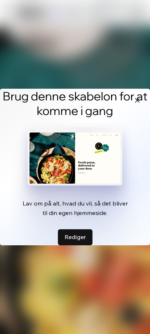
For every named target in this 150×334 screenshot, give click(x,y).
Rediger (75, 237)
